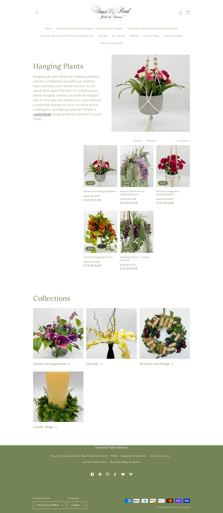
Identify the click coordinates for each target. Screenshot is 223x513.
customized (42, 114)
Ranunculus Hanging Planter (100, 191)
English (75, 505)
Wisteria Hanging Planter (98, 257)
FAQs (114, 455)
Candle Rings (43, 427)
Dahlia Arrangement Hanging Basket (168, 193)
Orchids (92, 364)
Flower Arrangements (50, 364)
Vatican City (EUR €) (48, 505)
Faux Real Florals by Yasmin (177, 507)
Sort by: (137, 140)
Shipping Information (133, 455)
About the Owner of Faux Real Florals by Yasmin (79, 455)
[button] (37, 12)
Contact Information (94, 461)
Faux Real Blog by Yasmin (125, 461)
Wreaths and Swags (155, 364)
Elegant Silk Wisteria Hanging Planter (132, 193)
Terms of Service (159, 455)
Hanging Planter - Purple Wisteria (134, 259)
